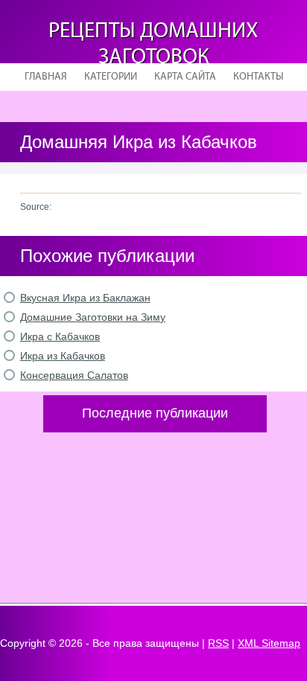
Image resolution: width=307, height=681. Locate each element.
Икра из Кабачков (62, 356)
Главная (46, 77)
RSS (218, 643)
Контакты (258, 77)
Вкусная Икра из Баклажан (85, 298)
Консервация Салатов (74, 375)
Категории (110, 77)
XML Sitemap (269, 643)
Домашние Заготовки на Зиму (92, 317)
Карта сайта (185, 77)
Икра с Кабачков (60, 336)
